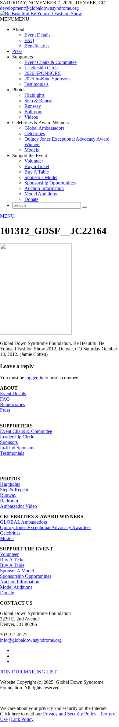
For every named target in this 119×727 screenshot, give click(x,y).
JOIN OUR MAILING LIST (28, 671)
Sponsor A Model (17, 570)
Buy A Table (36, 171)
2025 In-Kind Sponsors (47, 78)
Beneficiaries (36, 45)
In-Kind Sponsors (17, 447)
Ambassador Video (18, 506)
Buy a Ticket (36, 166)
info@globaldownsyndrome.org (31, 640)
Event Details (37, 34)
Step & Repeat (38, 100)
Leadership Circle (41, 67)
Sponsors (9, 442)
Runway (32, 106)
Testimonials (36, 84)
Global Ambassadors (44, 128)
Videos (31, 117)
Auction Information (44, 188)
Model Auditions (40, 193)
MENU (7, 216)
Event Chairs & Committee (50, 62)
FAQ (29, 40)
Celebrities (34, 133)
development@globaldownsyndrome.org (39, 8)
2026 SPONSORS (42, 73)
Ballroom (33, 111)
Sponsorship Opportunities (50, 182)
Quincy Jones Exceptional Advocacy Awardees (45, 527)
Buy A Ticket (13, 559)
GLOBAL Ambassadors (23, 522)
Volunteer (33, 160)
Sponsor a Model (40, 177)
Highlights (34, 95)
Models (31, 150)
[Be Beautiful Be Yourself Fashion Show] (41, 13)
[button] (14, 19)
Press (17, 51)
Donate (31, 199)
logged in (34, 377)
